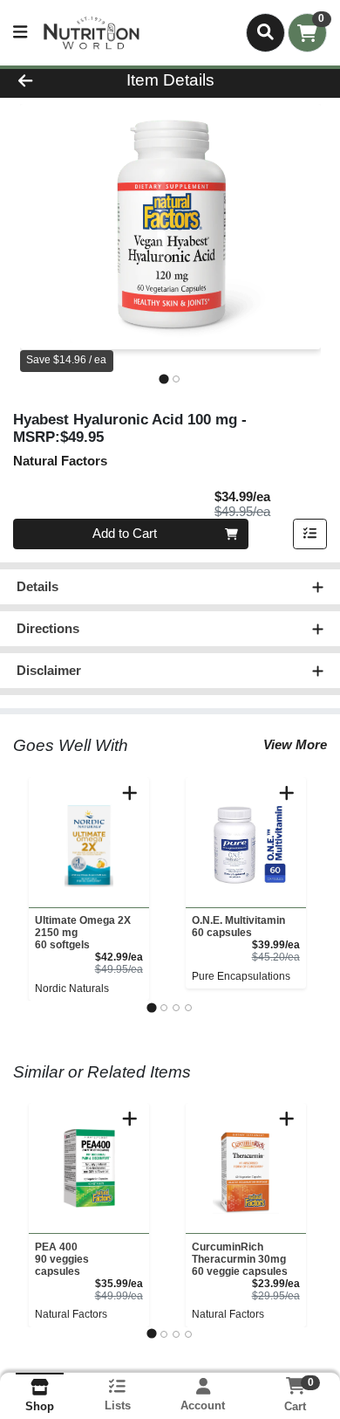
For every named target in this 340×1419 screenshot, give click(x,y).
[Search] (265, 32)
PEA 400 (62, 1259)
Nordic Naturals (72, 988)
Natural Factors (71, 1314)
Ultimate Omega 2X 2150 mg (83, 932)
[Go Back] (52, 81)
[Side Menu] (20, 32)
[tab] (163, 378)
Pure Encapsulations (241, 976)
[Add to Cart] (130, 792)
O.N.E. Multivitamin (238, 926)
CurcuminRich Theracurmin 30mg (240, 1259)
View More (295, 744)
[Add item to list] (310, 534)
